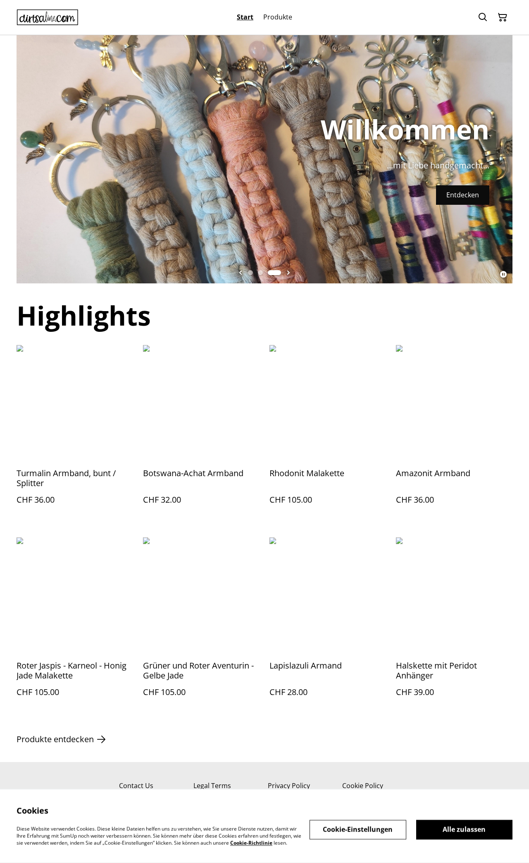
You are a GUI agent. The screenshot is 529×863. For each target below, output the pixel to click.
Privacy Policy (289, 785)
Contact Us (136, 785)
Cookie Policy (362, 785)
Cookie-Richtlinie (251, 842)
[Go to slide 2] (260, 272)
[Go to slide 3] (274, 272)
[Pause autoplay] (503, 274)
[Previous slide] (240, 272)
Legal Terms (212, 785)
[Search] (483, 17)
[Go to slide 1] (250, 272)
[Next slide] (288, 272)
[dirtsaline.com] (48, 17)
